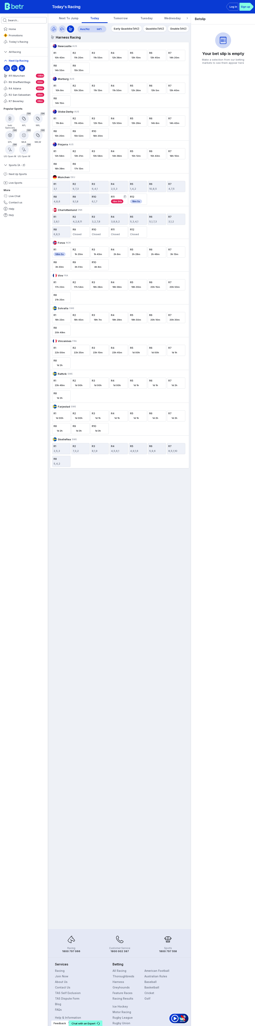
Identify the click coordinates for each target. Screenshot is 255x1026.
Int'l (99, 29)
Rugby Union (121, 1023)
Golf (147, 998)
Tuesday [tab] (146, 18)
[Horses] (53, 29)
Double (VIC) (178, 28)
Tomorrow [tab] (120, 18)
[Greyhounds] (62, 29)
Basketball (151, 987)
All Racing (119, 970)
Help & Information (68, 1017)
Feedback (60, 1023)
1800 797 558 (168, 951)
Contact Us (62, 987)
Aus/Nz (85, 29)
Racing (60, 970)
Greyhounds (121, 987)
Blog (58, 1004)
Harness (118, 981)
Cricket (149, 993)
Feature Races (122, 993)
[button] (85, 1023)
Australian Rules (155, 976)
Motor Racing (122, 1012)
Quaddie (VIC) (155, 28)
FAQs (58, 1009)
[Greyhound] (14, 68)
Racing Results (123, 998)
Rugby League (123, 1017)
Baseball (150, 981)
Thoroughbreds (123, 976)
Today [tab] (94, 18)
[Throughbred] (7, 68)
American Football (156, 970)
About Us (61, 981)
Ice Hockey (120, 1006)
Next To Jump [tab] (68, 18)
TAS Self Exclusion (68, 993)
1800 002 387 (120, 951)
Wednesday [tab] (172, 18)
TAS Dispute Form (67, 998)
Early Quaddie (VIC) (126, 28)
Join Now (61, 976)
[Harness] (22, 68)
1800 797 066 (71, 951)
